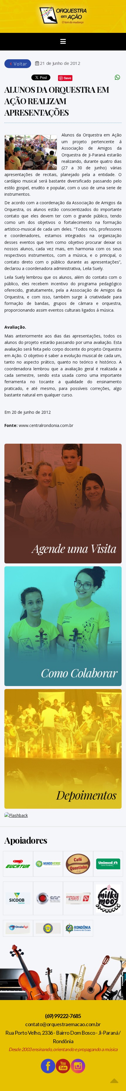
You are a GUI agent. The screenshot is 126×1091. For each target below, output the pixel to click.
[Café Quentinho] (78, 864)
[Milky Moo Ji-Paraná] (108, 898)
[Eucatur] (18, 864)
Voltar (19, 64)
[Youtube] (63, 1066)
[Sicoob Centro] (18, 898)
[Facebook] (48, 1066)
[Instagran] (78, 1066)
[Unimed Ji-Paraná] (108, 864)
